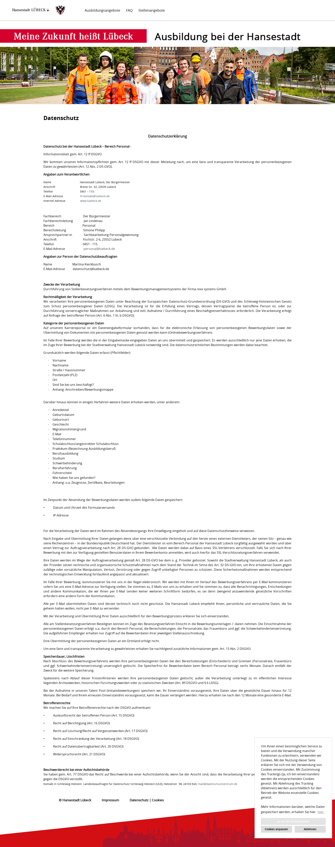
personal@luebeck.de (99, 249)
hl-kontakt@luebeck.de (95, 196)
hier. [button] (321, 812)
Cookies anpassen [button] (276, 829)
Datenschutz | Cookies (147, 800)
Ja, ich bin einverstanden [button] (293, 821)
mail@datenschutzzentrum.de (217, 784)
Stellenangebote (151, 10)
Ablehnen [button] (310, 829)
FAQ (129, 10)
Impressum (110, 800)
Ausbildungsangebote (102, 10)
